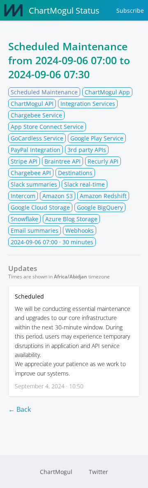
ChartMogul (56, 472)
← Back (19, 409)
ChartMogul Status (64, 10)
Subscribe (130, 10)
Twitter (98, 472)
